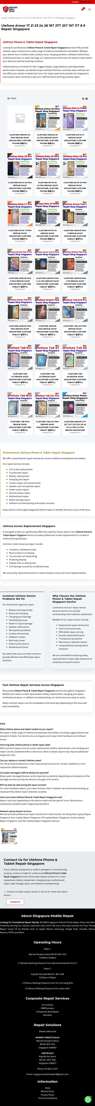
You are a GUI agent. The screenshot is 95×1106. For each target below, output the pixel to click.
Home (4, 18)
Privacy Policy (47, 1094)
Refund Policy (47, 1091)
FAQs (47, 1088)
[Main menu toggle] (89, 9)
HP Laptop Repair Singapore (55, 817)
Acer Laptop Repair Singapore (25, 817)
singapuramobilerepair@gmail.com (51, 1074)
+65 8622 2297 (85, 2)
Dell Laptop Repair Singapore (36, 820)
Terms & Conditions (47, 1098)
